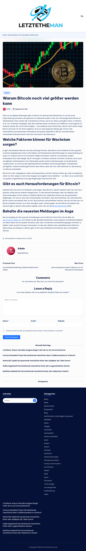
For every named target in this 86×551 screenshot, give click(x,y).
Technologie (49, 484)
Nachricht (48, 453)
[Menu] (82, 16)
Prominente (48, 467)
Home (5, 35)
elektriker (47, 419)
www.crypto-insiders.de (12, 220)
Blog (46, 413)
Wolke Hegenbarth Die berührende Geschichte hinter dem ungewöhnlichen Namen (36, 366)
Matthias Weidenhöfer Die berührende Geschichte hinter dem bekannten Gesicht (36, 371)
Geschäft (48, 430)
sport (46, 477)
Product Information (52, 464)
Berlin (46, 402)
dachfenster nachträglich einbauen (58, 416)
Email (34, 321)
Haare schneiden (51, 436)
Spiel (46, 474)
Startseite (48, 481)
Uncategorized (50, 487)
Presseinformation (51, 460)
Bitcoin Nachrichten (59, 206)
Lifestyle (47, 450)
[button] (23, 253)
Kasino (46, 443)
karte (46, 440)
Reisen (46, 470)
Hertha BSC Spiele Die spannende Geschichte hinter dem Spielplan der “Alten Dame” (37, 361)
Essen (46, 423)
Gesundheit (49, 433)
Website (61, 321)
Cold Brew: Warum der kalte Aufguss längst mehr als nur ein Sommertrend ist (34, 350)
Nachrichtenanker (51, 457)
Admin (21, 248)
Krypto (7, 93)
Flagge (47, 426)
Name (6, 321)
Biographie (48, 409)
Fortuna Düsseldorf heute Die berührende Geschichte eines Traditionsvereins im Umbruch (39, 355)
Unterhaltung (49, 491)
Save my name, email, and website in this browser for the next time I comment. (34, 331)
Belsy (46, 399)
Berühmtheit (49, 406)
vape (46, 494)
